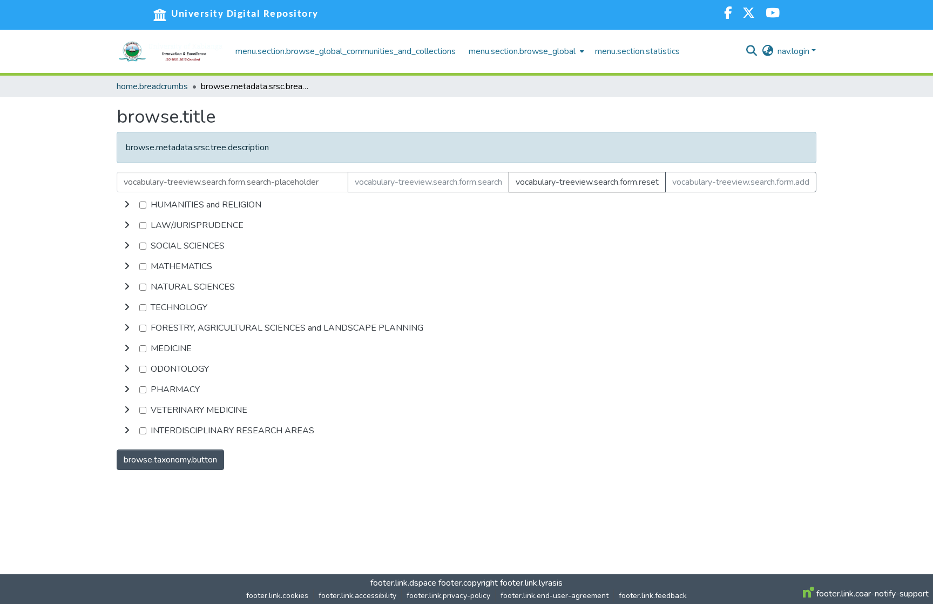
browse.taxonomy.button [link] (170, 460)
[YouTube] (773, 14)
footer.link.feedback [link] (653, 595)
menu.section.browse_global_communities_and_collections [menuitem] (345, 51)
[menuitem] (525, 51)
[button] (171, 51)
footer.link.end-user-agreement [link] (555, 595)
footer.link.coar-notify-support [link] (871, 594)
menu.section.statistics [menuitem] (637, 51)
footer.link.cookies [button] (277, 595)
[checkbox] (142, 205)
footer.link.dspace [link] (403, 583)
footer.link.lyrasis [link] (531, 583)
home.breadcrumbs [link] (152, 86)
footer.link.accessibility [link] (357, 595)
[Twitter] (748, 14)
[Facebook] (728, 14)
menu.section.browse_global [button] (522, 51)
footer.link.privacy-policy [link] (448, 595)
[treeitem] (466, 225)
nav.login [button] (795, 51)
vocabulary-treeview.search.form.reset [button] (587, 182)
